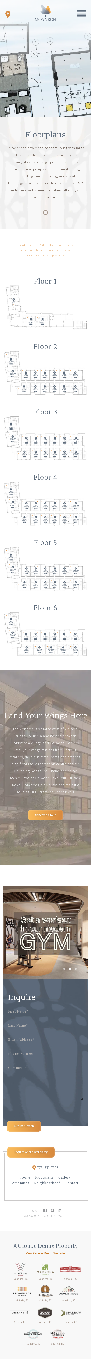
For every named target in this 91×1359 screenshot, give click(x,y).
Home (25, 1177)
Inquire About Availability (31, 1152)
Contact (72, 1183)
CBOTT (63, 1216)
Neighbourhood (47, 1183)
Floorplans (44, 1177)
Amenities (20, 1183)
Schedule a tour (45, 815)
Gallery (64, 1177)
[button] (64, 969)
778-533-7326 (48, 1167)
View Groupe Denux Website (45, 1253)
